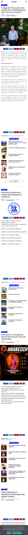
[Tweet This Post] (11, 49)
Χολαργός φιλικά (21, 282)
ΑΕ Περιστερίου (13, 438)
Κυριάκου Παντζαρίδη (10, 15)
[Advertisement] (14, 117)
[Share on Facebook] (5, 49)
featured (12, 135)
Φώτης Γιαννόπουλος (6, 439)
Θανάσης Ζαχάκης (10, 200)
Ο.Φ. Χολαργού (13, 282)
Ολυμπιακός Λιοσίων (19, 135)
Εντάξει (9, 533)
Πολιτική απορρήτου (17, 533)
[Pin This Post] (16, 49)
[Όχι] (26, 530)
